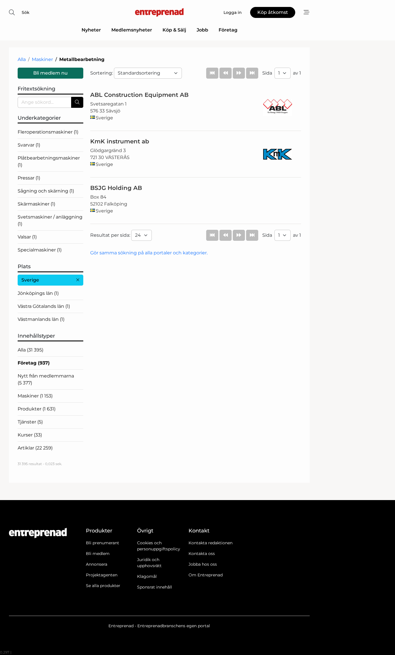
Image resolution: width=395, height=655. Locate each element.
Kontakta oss (202, 553)
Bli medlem (98, 553)
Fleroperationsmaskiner (48, 132)
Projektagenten (101, 575)
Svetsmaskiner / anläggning (50, 220)
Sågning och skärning (46, 191)
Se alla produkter (103, 585)
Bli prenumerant (102, 542)
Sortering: (102, 73)
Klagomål (147, 576)
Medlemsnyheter (131, 30)
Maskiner (42, 59)
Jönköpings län (38, 293)
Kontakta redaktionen (210, 542)
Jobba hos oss (203, 564)
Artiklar (35, 448)
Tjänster (30, 422)
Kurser (30, 435)
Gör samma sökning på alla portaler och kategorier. (149, 253)
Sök (25, 12)
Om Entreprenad (206, 575)
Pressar (29, 178)
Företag (228, 30)
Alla (22, 59)
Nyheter (91, 30)
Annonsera (96, 564)
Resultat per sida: (110, 235)
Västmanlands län (41, 319)
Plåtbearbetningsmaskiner (49, 161)
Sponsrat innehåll (154, 587)
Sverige (30, 280)
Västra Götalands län (44, 306)
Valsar (27, 237)
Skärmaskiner (36, 204)
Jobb (202, 30)
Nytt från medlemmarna (46, 379)
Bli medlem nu (50, 73)
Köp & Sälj (174, 30)
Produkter (37, 409)
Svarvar (29, 145)
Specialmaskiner (40, 250)
